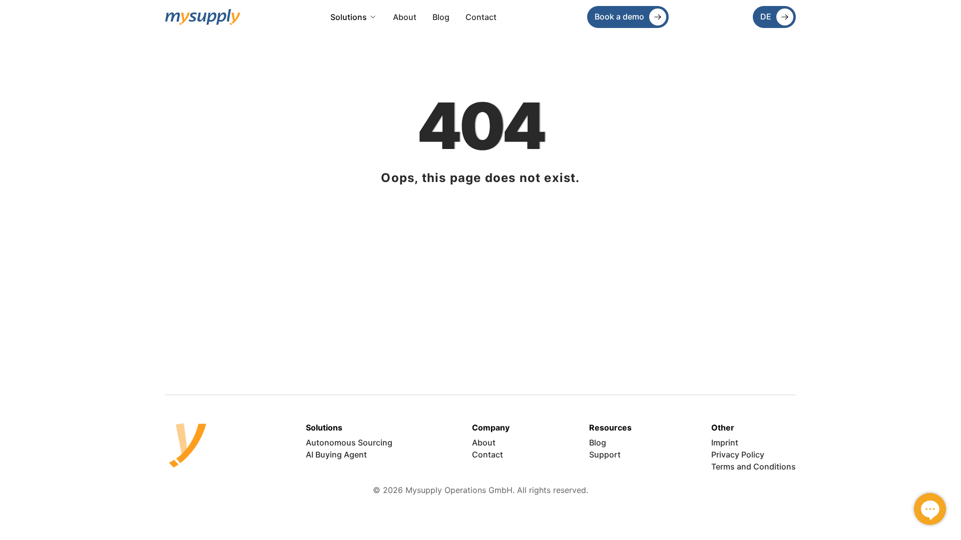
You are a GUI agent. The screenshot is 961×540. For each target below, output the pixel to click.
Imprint (724, 443)
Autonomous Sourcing (349, 443)
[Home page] (202, 17)
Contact (481, 17)
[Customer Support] (930, 509)
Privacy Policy (737, 455)
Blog (440, 17)
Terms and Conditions (753, 467)
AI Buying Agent (336, 455)
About (404, 17)
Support (605, 455)
